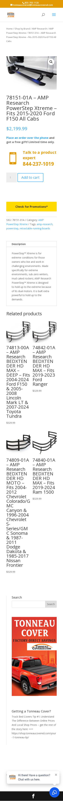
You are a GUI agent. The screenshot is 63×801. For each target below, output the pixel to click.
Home (9, 28)
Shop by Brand (22, 28)
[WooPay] (31, 189)
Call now (31, 158)
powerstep (12, 228)
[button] (51, 62)
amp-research (44, 224)
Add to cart (30, 177)
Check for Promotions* (31, 207)
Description (19, 244)
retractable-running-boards (35, 228)
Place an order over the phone (27, 138)
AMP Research (39, 28)
